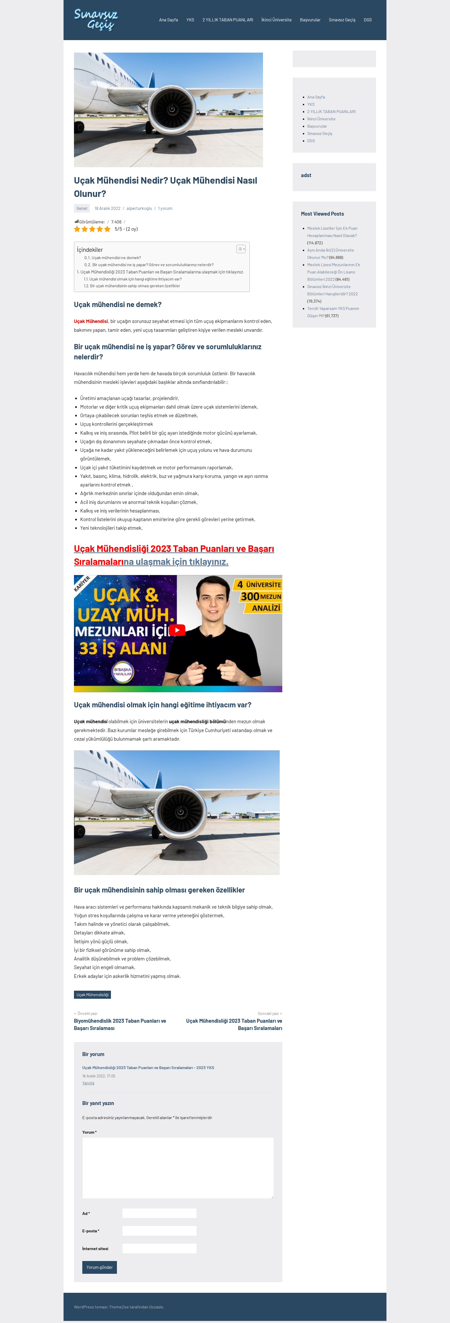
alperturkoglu (139, 208)
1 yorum (165, 208)
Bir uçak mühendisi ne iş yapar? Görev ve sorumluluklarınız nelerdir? (153, 264)
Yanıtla (88, 1082)
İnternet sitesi (95, 1248)
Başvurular (310, 19)
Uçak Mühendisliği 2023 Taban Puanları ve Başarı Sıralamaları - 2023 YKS (148, 1067)
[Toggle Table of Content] (238, 249)
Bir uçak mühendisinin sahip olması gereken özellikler (135, 285)
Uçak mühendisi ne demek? (116, 257)
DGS (368, 19)
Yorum (89, 1131)
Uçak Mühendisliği (93, 994)
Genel (82, 208)
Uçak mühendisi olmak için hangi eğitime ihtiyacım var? (135, 279)
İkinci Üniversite (276, 19)
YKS (190, 19)
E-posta (90, 1230)
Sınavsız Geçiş (342, 19)
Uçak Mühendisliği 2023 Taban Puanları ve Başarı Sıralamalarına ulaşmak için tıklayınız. (162, 271)
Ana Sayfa (168, 19)
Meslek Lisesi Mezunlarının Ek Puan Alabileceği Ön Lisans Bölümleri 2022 (333, 272)
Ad (86, 1213)
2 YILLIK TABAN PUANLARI (228, 19)
